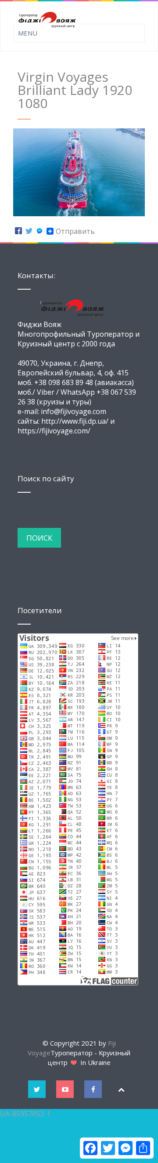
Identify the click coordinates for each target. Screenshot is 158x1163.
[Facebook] (18, 231)
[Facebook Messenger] (39, 231)
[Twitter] (29, 231)
